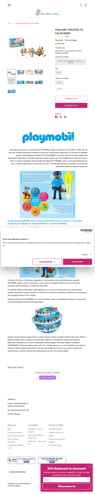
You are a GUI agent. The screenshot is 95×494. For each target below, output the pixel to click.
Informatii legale (55, 445)
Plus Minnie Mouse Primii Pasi (35, 436)
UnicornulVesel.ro (25, 483)
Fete (58, 73)
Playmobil (59, 40)
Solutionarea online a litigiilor (57, 440)
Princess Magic (71, 40)
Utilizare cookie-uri (56, 432)
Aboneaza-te (66, 486)
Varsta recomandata (61, 78)
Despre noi (12, 425)
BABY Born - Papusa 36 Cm (37, 442)
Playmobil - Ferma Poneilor (35, 430)
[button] (60, 36)
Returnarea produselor (16, 436)
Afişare (85, 254)
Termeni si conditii (56, 425)
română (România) (17, 472)
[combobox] (71, 90)
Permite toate (77, 262)
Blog (9, 429)
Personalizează (46, 262)
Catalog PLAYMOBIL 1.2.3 (15, 446)
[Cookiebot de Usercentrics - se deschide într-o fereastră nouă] (82, 230)
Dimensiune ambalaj (62, 57)
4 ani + (59, 82)
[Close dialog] (90, 467)
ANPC (51, 436)
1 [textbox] (57, 91)
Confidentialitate (55, 429)
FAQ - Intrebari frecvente (13, 440)
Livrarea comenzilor (15, 432)
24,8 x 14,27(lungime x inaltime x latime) (70, 62)
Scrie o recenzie (47, 377)
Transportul (68, 51)
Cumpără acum (71, 105)
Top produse (33, 425)
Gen (56, 68)
